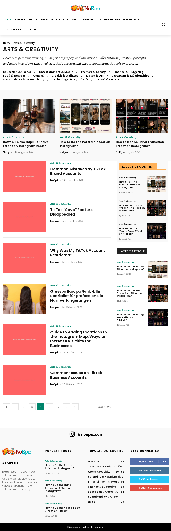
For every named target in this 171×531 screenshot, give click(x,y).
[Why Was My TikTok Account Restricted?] (24, 258)
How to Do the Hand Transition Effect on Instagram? (140, 144)
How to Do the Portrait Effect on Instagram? (84, 144)
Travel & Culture (108, 79)
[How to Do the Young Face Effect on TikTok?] (156, 231)
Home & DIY (95, 75)
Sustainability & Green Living (23, 79)
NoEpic (7, 152)
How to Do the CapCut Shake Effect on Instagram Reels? (26, 144)
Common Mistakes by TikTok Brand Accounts (78, 171)
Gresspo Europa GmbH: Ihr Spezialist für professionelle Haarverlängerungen (76, 296)
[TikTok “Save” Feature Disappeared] (24, 217)
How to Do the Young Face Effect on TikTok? (130, 231)
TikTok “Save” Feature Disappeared (71, 212)
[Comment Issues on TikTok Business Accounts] (24, 380)
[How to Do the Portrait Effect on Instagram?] (85, 116)
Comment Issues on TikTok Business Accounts (76, 375)
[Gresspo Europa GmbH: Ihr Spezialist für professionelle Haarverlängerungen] (24, 299)
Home (7, 42)
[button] (163, 24)
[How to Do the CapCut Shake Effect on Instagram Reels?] (29, 116)
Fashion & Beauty (93, 72)
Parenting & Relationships (130, 75)
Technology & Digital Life (70, 79)
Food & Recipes (14, 75)
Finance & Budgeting (128, 72)
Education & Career (17, 72)
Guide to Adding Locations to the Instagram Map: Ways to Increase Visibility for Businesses (78, 338)
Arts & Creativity (13, 137)
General (38, 75)
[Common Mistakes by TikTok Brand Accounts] (24, 176)
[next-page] (75, 406)
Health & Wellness (65, 75)
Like (164, 461)
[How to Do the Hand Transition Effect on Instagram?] (142, 116)
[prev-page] (6, 406)
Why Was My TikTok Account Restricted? (77, 253)
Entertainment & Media (56, 72)
